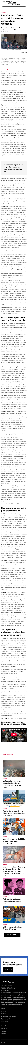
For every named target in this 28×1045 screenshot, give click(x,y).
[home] (11, 3)
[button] (24, 3)
